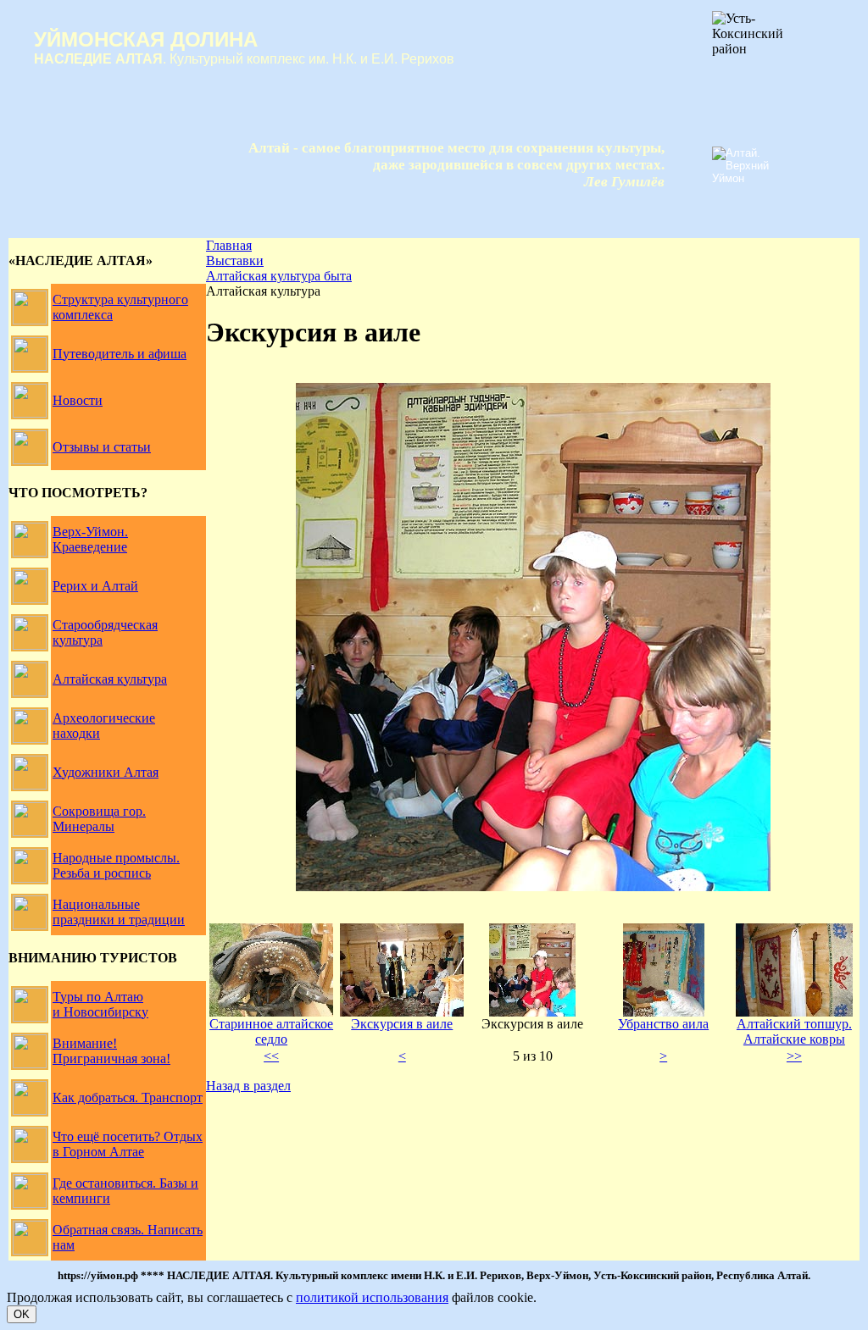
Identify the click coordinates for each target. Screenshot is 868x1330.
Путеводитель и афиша (119, 353)
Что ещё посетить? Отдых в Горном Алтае (128, 1144)
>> (794, 1056)
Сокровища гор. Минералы (99, 819)
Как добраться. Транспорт (128, 1097)
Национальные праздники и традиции (119, 912)
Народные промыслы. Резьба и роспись (116, 865)
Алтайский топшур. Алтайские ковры (794, 1031)
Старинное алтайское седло (271, 1031)
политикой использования (372, 1297)
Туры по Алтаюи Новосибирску (100, 1004)
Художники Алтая (106, 772)
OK (22, 1314)
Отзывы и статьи (102, 447)
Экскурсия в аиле (402, 1024)
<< (271, 1056)
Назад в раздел (248, 1085)
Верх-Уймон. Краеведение (90, 539)
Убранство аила (663, 1024)
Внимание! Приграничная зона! (111, 1051)
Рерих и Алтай (95, 586)
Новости (78, 400)
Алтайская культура (110, 679)
